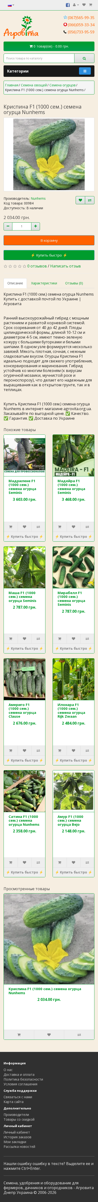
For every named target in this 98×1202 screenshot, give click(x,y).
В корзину (49, 240)
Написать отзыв (65, 266)
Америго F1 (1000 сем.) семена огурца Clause (22, 710)
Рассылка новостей (19, 1146)
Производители (16, 1114)
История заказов (17, 1137)
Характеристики (44, 283)
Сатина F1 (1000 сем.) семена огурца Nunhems (24, 820)
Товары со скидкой (19, 1119)
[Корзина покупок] (90, 4)
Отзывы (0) (74, 283)
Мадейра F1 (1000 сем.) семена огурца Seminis (71, 486)
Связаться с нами (18, 1097)
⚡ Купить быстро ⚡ (49, 255)
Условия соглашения (20, 1084)
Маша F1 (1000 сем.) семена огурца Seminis (22, 596)
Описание (15, 283)
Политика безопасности (23, 1079)
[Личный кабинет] (76, 4)
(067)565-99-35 (81, 17)
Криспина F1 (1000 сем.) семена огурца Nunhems (45, 990)
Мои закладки (15, 1141)
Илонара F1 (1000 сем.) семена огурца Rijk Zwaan (71, 710)
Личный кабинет (17, 1132)
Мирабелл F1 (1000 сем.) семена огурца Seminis (71, 598)
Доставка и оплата (19, 1074)
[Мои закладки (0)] (84, 4)
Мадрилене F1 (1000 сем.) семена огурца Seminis (22, 486)
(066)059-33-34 (81, 24)
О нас (8, 1069)
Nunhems (38, 198)
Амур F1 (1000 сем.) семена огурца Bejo (70, 820)
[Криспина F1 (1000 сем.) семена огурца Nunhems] (49, 154)
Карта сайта (14, 1101)
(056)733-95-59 (81, 32)
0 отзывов (37, 266)
